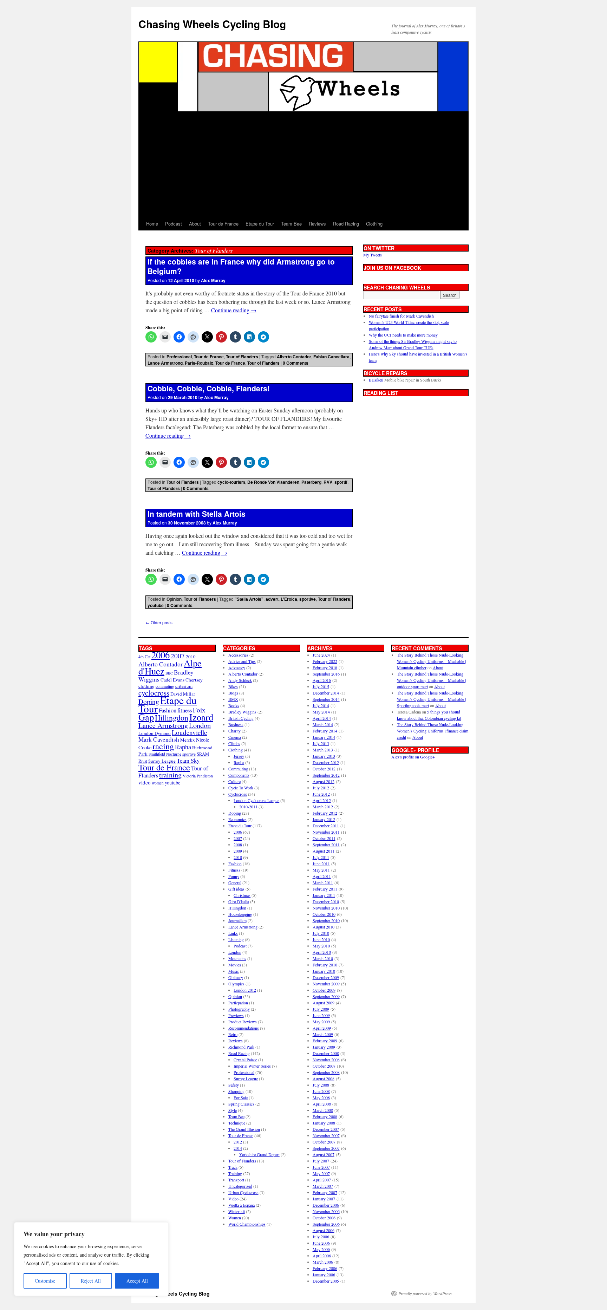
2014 (238, 1148)
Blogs (233, 693)
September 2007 (326, 1148)
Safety (233, 1085)
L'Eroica (289, 599)
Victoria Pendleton (198, 775)
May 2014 (321, 712)
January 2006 (324, 1274)
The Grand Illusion (244, 1129)
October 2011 (324, 838)
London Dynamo (154, 733)
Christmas (242, 895)
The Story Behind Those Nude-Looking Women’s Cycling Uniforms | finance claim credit (432, 731)
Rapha (183, 747)
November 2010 (326, 908)
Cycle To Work (240, 787)
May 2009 (321, 1021)
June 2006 (321, 1243)
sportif (340, 482)
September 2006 (326, 1224)
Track (232, 1167)
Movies (234, 964)
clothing (146, 686)
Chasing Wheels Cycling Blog (212, 23)
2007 (178, 655)
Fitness (234, 870)
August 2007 (323, 1154)
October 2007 (324, 1142)
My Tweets (372, 255)
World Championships (247, 1224)
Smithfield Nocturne (165, 754)
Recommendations (243, 1028)
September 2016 (326, 674)
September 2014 (326, 699)
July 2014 (321, 705)
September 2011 (326, 844)
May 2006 (321, 1249)
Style (232, 1110)
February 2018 (325, 667)
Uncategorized (240, 1186)
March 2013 (323, 749)
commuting (165, 686)
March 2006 (323, 1262)
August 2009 (323, 1002)
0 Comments (295, 363)
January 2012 (324, 819)
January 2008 (324, 1123)
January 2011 (324, 895)
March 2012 (323, 806)
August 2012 (323, 781)
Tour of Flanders (242, 356)
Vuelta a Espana (241, 1205)
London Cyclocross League (256, 800)
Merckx (187, 740)
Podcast (173, 223)
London (200, 725)
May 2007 (321, 1173)
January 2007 (324, 1198)
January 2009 (324, 1047)
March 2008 (323, 1110)
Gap (146, 717)
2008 (238, 844)
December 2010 (326, 901)
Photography (239, 1009)
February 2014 (325, 731)
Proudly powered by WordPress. (425, 1293)
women (158, 783)
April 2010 (322, 952)
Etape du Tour (260, 223)
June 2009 (321, 1015)
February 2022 (325, 661)
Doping (234, 813)
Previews (236, 1015)
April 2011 (322, 876)
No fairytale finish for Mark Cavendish (401, 316)
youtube (156, 605)
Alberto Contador (294, 356)
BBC (169, 673)
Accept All (137, 1280)
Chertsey (194, 680)
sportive (307, 599)
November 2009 (326, 983)
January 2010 (324, 971)
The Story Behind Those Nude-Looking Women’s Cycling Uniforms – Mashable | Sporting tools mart (431, 699)
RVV (328, 482)
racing (163, 746)
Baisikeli (376, 380)
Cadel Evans (172, 680)
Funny (233, 876)
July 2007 (321, 1161)
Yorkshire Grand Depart (259, 1154)
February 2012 (325, 813)
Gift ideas (236, 889)
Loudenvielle (189, 732)
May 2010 (321, 946)
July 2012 (321, 787)
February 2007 (325, 1192)
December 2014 (326, 693)
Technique (236, 1123)
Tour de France (223, 223)
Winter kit (236, 1211)
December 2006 (326, 1205)
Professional (179, 356)
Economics (237, 819)
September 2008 (326, 1072)
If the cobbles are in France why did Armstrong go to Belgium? (241, 266)
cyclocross (153, 692)
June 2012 (321, 794)
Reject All (91, 1280)
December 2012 (326, 762)
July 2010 (321, 933)
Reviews (317, 223)
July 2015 (321, 686)
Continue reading (233, 310)
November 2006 (326, 1211)
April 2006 (322, 1255)
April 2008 (322, 1104)
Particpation (238, 1002)
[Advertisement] (303, 164)
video (144, 782)
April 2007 (322, 1179)
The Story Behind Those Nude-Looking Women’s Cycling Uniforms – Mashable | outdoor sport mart (431, 680)
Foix (199, 709)
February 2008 (325, 1116)
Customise (45, 1280)
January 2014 (324, 737)
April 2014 (322, 718)
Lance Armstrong (165, 363)
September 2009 (326, 996)
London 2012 (245, 990)
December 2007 (326, 1129)
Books (233, 705)
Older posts (158, 622)
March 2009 (323, 1034)
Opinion (174, 599)
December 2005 (326, 1281)
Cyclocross (237, 794)
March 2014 (323, 724)
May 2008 (321, 1097)
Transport (236, 1179)
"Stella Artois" (249, 599)
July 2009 (321, 1009)
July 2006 (321, 1236)
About (195, 223)
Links (233, 933)
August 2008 (323, 1078)
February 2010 (325, 964)
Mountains (237, 958)
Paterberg (311, 482)
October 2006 (324, 1217)
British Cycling (241, 718)
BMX (233, 699)
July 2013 (321, 743)
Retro (232, 1034)
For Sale (241, 1097)
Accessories (238, 655)
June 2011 (321, 863)
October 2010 (324, 914)
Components (238, 775)
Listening (236, 939)
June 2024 (321, 655)
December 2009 (326, 977)
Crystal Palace (245, 1059)
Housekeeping (240, 914)
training (170, 775)
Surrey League (162, 761)
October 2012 (324, 768)
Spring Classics (241, 1104)
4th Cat (144, 656)
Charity (234, 731)
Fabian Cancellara (331, 356)
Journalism (237, 920)
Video (233, 1198)
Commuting (238, 768)
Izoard (201, 717)
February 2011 (325, 889)
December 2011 (326, 825)
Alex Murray (213, 280)
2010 (238, 857)
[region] (91, 1259)
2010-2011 (248, 806)
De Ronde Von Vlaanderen (273, 482)
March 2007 (323, 1186)
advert (272, 599)
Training (235, 1173)
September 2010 (326, 920)
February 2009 (325, 1040)
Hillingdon (171, 717)
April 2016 (322, 680)
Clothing (374, 223)
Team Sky (188, 760)
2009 (238, 851)
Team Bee (291, 223)
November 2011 (326, 832)
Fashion (167, 710)
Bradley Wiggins (242, 712)
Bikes (233, 686)
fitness (184, 710)
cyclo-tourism (231, 482)
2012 (238, 1142)
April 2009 (322, 1028)
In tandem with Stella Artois (197, 513)
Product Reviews (242, 1021)
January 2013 (324, 756)
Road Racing (346, 223)
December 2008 (326, 1053)
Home (152, 223)
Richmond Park (241, 1047)
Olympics (236, 983)
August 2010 (323, 927)
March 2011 (323, 882)
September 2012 (326, 775)
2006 (160, 655)
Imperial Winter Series (252, 1066)
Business (235, 724)
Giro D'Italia (238, 901)
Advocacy (236, 667)
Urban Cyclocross (243, 1192)
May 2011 (321, 870)
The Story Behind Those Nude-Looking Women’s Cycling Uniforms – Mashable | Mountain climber (431, 661)
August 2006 (323, 1230)
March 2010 (323, 958)
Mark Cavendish (158, 739)
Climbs (234, 743)
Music (233, 971)
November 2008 (326, 1059)
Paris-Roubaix (199, 363)
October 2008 (324, 1066)
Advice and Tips (242, 661)
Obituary (235, 977)
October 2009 (324, 990)
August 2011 (323, 851)
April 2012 (322, 800)
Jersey (239, 756)
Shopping (236, 1091)
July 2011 (321, 857)
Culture (234, 781)
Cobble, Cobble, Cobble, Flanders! (209, 388)
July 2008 (321, 1085)
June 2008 (321, 1091)
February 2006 (325, 1268)
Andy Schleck (240, 680)
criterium (183, 686)
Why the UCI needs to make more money (403, 335)
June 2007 (321, 1167)
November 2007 (326, 1135)
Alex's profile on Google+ (413, 757)
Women (234, 1217)
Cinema (234, 737)
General (234, 882)
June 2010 (321, 939)
